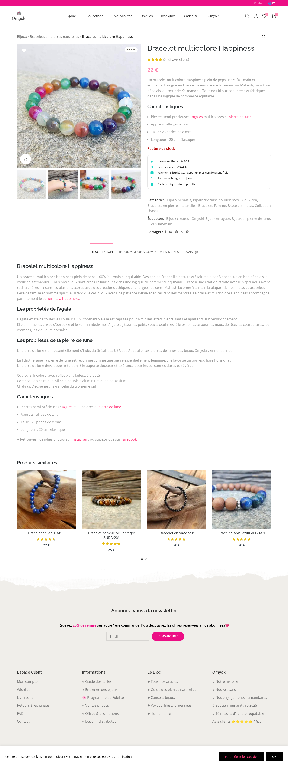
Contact (23, 721)
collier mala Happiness (61, 298)
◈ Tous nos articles (162, 681)
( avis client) (178, 59)
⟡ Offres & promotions (100, 713)
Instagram (80, 439)
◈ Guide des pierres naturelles (171, 689)
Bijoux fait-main (159, 224)
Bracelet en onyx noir (177, 533)
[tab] (101, 249)
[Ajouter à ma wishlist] (24, 51)
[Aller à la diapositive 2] (146, 559)
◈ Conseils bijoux (161, 697)
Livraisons (25, 697)
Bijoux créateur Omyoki (185, 218)
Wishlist (23, 689)
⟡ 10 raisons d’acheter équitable (238, 713)
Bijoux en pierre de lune (251, 218)
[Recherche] (247, 16)
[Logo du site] (18, 15)
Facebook (129, 439)
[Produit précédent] (258, 36)
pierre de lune (240, 116)
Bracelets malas (240, 205)
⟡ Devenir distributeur (100, 721)
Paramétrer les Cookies (241, 757)
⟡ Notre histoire (225, 681)
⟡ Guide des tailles (97, 681)
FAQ (20, 713)
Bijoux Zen (248, 200)
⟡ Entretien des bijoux (99, 689)
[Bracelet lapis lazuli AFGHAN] (241, 499)
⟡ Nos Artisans (224, 689)
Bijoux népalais (179, 200)
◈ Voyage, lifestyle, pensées (169, 705)
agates (197, 116)
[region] (144, 755)
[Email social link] (171, 232)
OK (274, 757)
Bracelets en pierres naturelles (54, 36)
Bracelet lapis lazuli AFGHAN (241, 533)
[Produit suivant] (268, 36)
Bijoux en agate (218, 218)
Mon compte (27, 681)
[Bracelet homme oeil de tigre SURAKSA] (111, 499)
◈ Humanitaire (159, 713)
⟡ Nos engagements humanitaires (239, 697)
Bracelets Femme (212, 205)
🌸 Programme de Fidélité (103, 697)
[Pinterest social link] (176, 232)
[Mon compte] (256, 16)
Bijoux (22, 36)
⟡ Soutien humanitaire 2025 (234, 705)
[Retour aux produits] (263, 36)
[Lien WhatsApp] (181, 232)
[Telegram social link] (187, 232)
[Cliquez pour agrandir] (25, 159)
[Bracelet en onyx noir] (176, 499)
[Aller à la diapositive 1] (142, 559)
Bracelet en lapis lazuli (46, 533)
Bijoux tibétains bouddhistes (216, 200)
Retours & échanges (33, 705)
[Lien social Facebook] (165, 232)
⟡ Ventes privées (95, 705)
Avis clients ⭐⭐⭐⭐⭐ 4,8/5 (236, 721)
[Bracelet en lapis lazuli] (46, 499)
